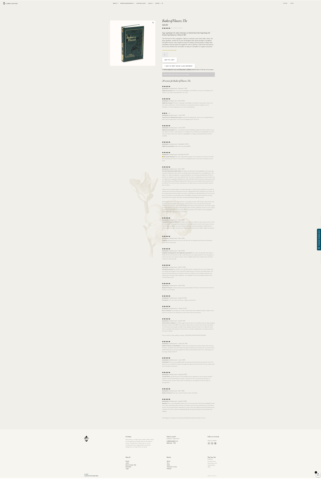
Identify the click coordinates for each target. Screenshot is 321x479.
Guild (150, 3)
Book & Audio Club (131, 465)
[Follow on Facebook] (209, 443)
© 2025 (86, 474)
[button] (153, 22)
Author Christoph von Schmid (184, 33)
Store (157, 3)
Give (292, 3)
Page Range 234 (205, 33)
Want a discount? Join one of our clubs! (176, 74)
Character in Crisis (172, 467)
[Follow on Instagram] (215, 443)
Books (127, 461)
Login (285, 3)
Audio (127, 463)
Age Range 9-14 (170, 33)
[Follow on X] (212, 443)
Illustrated (128, 467)
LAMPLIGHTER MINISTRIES (91, 476)
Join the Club (140, 3)
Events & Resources (126, 3)
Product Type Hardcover (169, 35)
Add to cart (170, 60)
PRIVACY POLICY (212, 476)
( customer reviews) (176, 28)
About (115, 3)
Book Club (197, 33)
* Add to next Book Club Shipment (179, 66)
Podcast (169, 468)
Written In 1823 (181, 35)
